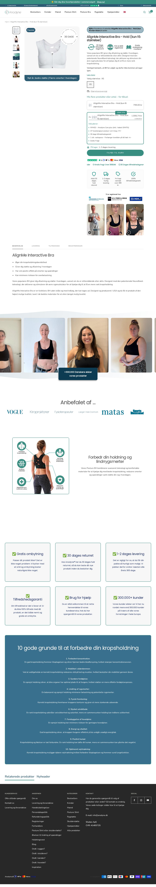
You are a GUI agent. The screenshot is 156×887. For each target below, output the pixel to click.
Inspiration (36, 867)
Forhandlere (37, 826)
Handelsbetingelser (40, 807)
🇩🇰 (124, 12)
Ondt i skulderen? (39, 853)
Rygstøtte (99, 12)
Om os (121, 5)
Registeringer (38, 821)
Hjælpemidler (113, 12)
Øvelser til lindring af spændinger (46, 835)
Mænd (58, 12)
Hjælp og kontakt (147, 5)
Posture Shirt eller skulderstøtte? (47, 830)
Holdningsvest (38, 839)
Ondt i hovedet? (39, 862)
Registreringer (75, 246)
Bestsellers (35, 12)
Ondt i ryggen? (38, 849)
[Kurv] (150, 12)
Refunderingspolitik (40, 816)
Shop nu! (101, 2)
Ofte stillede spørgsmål (15, 798)
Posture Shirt (70, 12)
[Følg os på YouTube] (147, 800)
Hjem (7, 22)
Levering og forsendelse (15, 807)
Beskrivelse (17, 246)
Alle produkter (73, 830)
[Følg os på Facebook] (134, 800)
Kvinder (47, 12)
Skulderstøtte (73, 821)
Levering (36, 246)
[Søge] (144, 12)
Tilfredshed (54, 246)
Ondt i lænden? (38, 858)
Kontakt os (9, 803)
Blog (34, 844)
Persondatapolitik (39, 812)
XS (90, 84)
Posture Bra (85, 12)
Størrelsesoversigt (99, 91)
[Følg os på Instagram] (141, 800)
